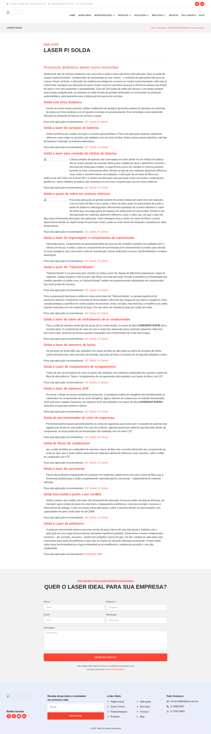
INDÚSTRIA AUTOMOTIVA (179, 28)
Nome (47, 601)
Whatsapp (111, 614)
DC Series (90, 122)
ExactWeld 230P (93, 554)
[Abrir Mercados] (165, 15)
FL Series (103, 122)
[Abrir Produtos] (130, 15)
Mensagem (49, 628)
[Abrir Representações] (114, 15)
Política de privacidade (114, 669)
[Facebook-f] (197, 4)
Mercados (162, 28)
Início (153, 28)
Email (47, 614)
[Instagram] (202, 4)
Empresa (111, 601)
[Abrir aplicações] (148, 15)
